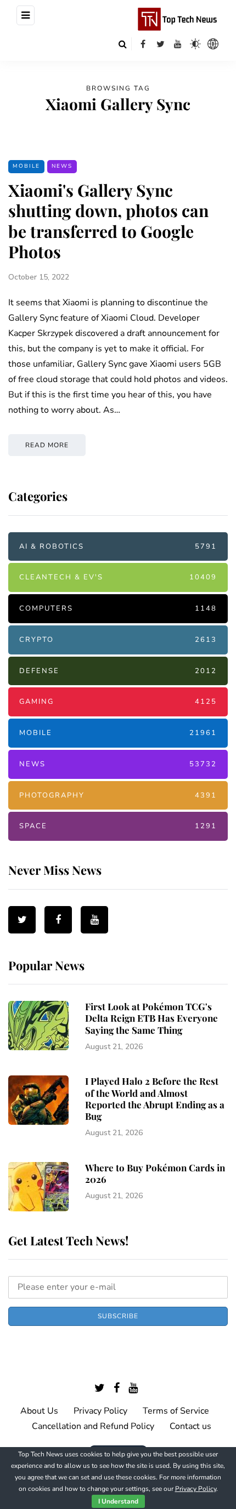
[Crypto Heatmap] (212, 43)
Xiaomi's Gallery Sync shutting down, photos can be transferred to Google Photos (108, 221)
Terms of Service (176, 1411)
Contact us (190, 1426)
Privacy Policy (100, 1411)
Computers (118, 608)
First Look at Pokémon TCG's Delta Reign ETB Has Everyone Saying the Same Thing (151, 1018)
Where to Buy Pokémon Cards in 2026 (155, 1173)
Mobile (26, 166)
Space (118, 826)
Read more (47, 445)
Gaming (118, 702)
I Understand (118, 1501)
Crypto (118, 640)
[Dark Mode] (195, 43)
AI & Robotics (118, 546)
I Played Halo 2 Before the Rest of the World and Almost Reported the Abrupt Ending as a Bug (154, 1098)
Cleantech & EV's (118, 577)
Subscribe (118, 1316)
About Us (39, 1411)
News (62, 166)
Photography (118, 795)
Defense (118, 671)
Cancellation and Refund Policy (93, 1426)
